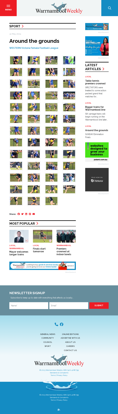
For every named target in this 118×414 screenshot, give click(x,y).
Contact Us (70, 350)
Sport (14, 26)
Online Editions (70, 334)
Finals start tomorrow (39, 250)
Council (47, 342)
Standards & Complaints (59, 373)
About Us (70, 342)
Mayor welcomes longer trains (18, 253)
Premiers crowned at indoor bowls (64, 251)
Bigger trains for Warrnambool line (95, 108)
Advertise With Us (70, 338)
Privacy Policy (62, 375)
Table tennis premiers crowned (95, 82)
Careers (70, 346)
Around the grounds (96, 130)
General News (47, 334)
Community (47, 338)
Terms (53, 375)
